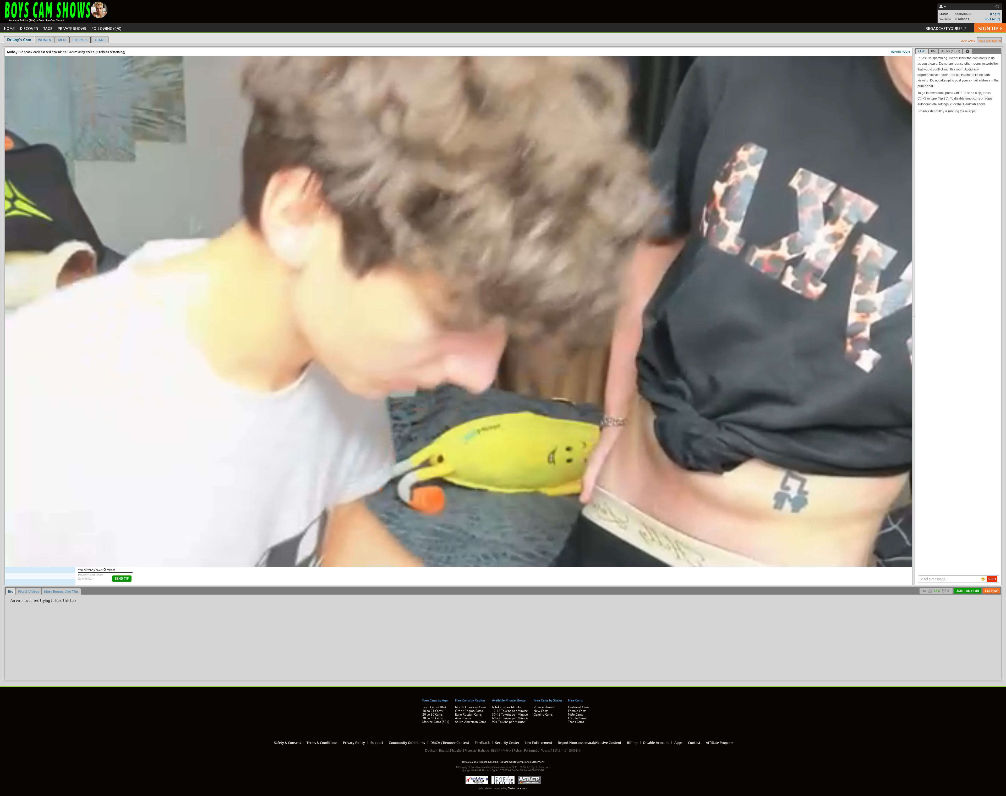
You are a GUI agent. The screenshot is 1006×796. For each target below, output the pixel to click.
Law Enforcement (538, 742)
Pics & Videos (28, 591)
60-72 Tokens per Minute (510, 718)
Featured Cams (578, 707)
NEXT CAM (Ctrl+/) (989, 40)
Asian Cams (463, 718)
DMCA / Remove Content (449, 742)
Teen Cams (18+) (434, 707)
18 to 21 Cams (432, 711)
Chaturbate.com (517, 788)
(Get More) (992, 19)
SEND (992, 579)
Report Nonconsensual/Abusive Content (589, 742)
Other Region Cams (469, 711)
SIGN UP (988, 28)
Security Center (507, 742)
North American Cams (470, 707)
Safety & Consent (287, 742)
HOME (9, 28)
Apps (678, 742)
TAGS (47, 28)
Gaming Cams (543, 714)
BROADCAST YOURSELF (946, 28)
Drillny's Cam (19, 39)
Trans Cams (576, 722)
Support (376, 742)
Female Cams (577, 711)
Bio (10, 591)
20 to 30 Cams (432, 714)
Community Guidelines (407, 742)
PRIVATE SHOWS (72, 28)
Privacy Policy (354, 742)
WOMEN (44, 40)
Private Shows (544, 707)
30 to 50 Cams (432, 718)
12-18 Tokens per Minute (510, 711)
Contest (694, 742)
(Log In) (995, 13)
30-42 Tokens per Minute (510, 714)
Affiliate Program (719, 742)
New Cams (541, 711)
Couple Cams (577, 718)
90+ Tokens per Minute (508, 722)
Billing (632, 742)
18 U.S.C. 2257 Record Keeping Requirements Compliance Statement (503, 761)
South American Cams (470, 722)
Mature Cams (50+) (435, 722)
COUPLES (80, 40)
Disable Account (656, 742)
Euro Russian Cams (468, 714)
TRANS (99, 40)
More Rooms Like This (61, 591)
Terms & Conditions (322, 742)
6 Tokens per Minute (506, 707)
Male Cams (575, 714)
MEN (62, 40)
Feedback (482, 742)
